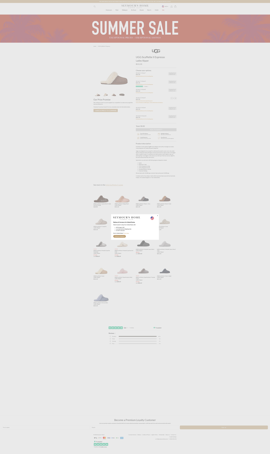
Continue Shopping (119, 236)
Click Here (126, 233)
